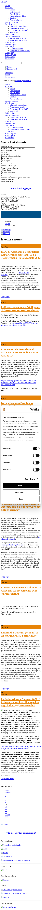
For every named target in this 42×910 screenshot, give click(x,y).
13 (6, 811)
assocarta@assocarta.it (23, 81)
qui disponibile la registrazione (12, 545)
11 (6, 807)
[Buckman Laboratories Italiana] (18, 156)
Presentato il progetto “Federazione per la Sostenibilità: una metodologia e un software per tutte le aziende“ (21, 505)
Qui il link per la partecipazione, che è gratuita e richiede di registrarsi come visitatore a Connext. (21, 748)
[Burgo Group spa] (18, 158)
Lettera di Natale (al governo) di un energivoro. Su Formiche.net (19, 634)
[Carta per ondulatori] (15, 174)
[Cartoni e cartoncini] (15, 180)
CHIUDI (4, 2)
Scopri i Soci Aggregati (21, 188)
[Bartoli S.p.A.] (18, 154)
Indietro (8, 792)
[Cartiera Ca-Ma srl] (18, 162)
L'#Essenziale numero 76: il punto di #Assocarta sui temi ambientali (20, 309)
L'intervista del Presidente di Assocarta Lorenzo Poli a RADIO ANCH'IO (20, 352)
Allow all (21, 486)
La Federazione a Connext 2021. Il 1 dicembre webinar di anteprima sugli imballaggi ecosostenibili (20, 702)
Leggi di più (5, 297)
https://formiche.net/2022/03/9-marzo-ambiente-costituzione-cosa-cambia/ (19, 324)
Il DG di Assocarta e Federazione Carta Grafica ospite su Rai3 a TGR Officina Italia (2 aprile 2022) (21, 254)
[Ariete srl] (18, 152)
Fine (7, 817)
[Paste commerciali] (15, 182)
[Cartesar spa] (18, 160)
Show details (30, 479)
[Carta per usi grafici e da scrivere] (15, 176)
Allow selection (21, 492)
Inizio (7, 790)
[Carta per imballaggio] (15, 172)
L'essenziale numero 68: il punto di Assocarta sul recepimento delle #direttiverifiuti (21, 590)
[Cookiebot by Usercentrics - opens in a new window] (29, 409)
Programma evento (7, 779)
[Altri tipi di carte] (15, 170)
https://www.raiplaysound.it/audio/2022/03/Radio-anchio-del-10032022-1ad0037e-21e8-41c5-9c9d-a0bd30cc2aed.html (19, 383)
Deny (21, 499)
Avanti (7, 815)
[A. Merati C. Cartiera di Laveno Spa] (18, 148)
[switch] (36, 455)
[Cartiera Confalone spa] (18, 166)
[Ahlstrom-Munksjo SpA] (18, 150)
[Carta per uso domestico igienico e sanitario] (15, 178)
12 (6, 809)
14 (6, 813)
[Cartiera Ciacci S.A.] (18, 164)
